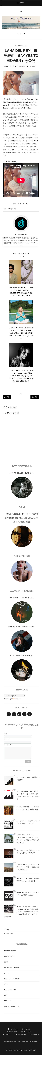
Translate (18, 699)
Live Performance (11, 978)
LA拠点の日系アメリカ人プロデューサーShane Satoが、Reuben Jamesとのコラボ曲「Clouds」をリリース (21, 292)
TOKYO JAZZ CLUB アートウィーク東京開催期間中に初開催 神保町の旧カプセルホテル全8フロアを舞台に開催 (22, 518)
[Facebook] (9, 714)
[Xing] (29, 714)
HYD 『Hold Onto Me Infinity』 (21, 655)
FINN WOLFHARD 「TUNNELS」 (21, 473)
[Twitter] (14, 714)
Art (5, 995)
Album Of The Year (11, 1006)
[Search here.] (21, 11)
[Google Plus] (19, 714)
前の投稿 (34, 397)
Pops (15, 208)
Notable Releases (11, 967)
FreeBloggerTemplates (27, 1050)
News (6, 962)
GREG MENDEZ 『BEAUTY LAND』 (22, 627)
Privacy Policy (8, 933)
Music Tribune (10, 66)
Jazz (6, 984)
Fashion (7, 1001)
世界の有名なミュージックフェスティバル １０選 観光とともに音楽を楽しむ (28, 866)
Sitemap (6, 929)
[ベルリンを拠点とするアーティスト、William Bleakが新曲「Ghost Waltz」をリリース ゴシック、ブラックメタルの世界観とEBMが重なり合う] (21, 354)
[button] (21, 3)
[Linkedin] (24, 714)
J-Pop (6, 973)
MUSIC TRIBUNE (23, 1041)
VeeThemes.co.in (12, 1050)
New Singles (21, 46)
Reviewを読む (26, 108)
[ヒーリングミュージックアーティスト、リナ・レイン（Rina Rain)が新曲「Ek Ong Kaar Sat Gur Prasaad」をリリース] (21, 312)
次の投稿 (6, 397)
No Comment (32, 66)
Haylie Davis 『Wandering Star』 (22, 598)
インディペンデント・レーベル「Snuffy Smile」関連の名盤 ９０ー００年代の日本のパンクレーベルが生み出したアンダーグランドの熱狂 (22, 912)
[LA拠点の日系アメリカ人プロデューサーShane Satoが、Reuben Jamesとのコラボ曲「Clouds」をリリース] (21, 272)
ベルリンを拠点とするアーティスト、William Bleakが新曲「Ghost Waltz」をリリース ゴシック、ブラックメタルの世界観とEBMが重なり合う (21, 376)
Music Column (10, 990)
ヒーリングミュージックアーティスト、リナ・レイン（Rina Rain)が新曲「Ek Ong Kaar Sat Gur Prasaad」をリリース (21, 333)
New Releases (10, 951)
